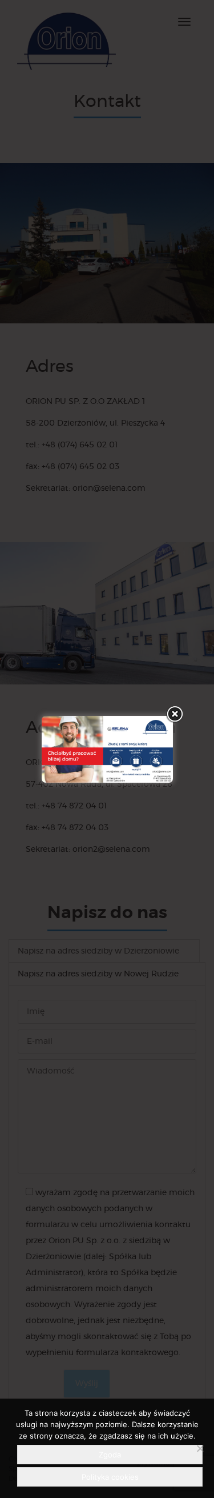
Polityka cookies (110, 1476)
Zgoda (110, 1454)
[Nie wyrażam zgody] (199, 1448)
